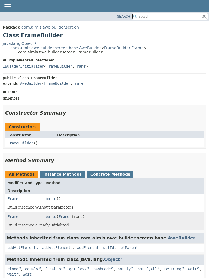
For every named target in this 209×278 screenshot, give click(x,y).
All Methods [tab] (22, 174)
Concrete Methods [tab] (110, 174)
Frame (137, 48)
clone (12, 269)
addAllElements (22, 247)
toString (172, 269)
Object (112, 259)
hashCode (102, 269)
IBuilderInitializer (23, 66)
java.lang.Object (18, 43)
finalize (53, 269)
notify (124, 269)
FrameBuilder (117, 48)
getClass (78, 269)
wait (192, 269)
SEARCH (123, 16)
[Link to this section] (70, 113)
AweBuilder (31, 83)
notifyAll (147, 269)
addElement (88, 247)
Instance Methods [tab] (62, 174)
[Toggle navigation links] (7, 6)
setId (108, 247)
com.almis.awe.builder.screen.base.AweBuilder (55, 48)
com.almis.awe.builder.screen (50, 27)
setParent (128, 247)
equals (31, 269)
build (50, 199)
